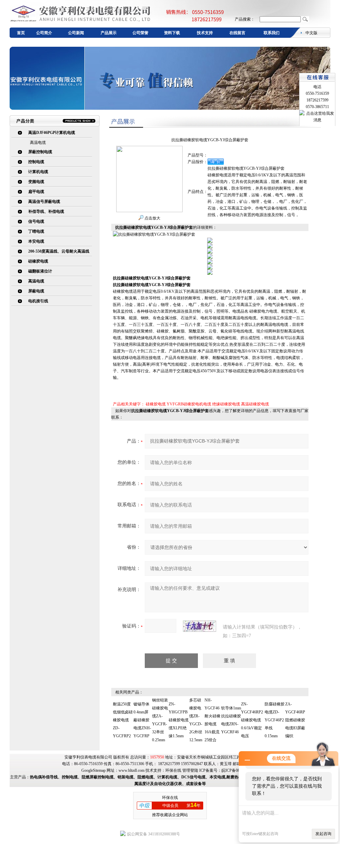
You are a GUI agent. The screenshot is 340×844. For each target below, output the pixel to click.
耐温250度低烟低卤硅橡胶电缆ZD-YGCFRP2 (123, 720)
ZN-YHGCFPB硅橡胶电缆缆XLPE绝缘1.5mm (179, 720)
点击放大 (151, 218)
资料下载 (172, 32)
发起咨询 (323, 833)
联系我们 (272, 32)
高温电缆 (38, 142)
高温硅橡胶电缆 (255, 404)
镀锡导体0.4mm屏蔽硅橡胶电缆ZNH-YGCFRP (142, 720)
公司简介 (44, 32)
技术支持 (205, 32)
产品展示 (109, 32)
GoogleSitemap (93, 770)
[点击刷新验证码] (199, 626)
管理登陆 (190, 770)
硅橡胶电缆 (156, 404)
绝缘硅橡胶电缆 (226, 404)
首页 (21, 32)
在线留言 (237, 32)
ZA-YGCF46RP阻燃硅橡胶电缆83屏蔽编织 (295, 720)
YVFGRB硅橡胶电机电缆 (189, 404)
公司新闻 (76, 32)
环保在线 (173, 770)
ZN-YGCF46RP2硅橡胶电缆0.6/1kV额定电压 (252, 720)
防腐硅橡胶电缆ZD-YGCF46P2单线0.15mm (275, 720)
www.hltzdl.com (131, 770)
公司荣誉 (140, 32)
